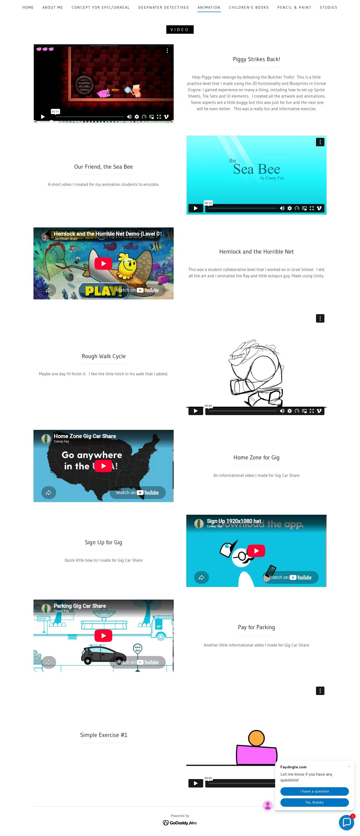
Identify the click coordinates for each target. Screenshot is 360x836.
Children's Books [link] (249, 7)
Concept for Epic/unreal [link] (101, 7)
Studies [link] (329, 7)
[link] (180, 822)
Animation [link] (209, 7)
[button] (346, 822)
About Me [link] (52, 7)
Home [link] (28, 7)
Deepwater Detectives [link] (163, 7)
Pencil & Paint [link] (295, 7)
